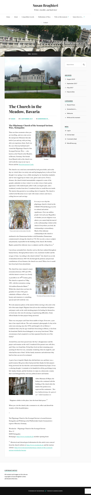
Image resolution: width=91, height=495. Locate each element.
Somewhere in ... (43, 119)
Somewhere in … (78, 17)
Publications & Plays (44, 17)
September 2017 (72, 83)
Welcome (70, 113)
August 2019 (71, 79)
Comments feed (72, 139)
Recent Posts (71, 105)
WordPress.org (71, 143)
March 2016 (70, 92)
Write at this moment (60, 17)
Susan (13, 119)
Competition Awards (28, 17)
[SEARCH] (83, 64)
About (16, 17)
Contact (45, 22)
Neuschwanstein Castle (26, 164)
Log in (69, 130)
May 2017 (70, 87)
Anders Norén (58, 491)
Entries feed (70, 135)
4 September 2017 (27, 119)
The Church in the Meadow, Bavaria (25, 109)
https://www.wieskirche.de (25, 436)
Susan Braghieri (45, 5)
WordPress (40, 491)
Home (8, 17)
